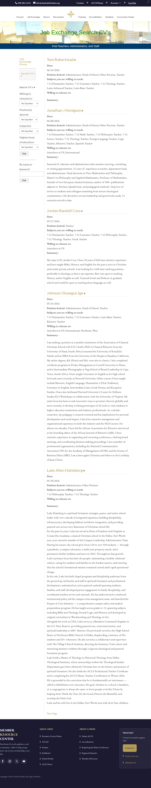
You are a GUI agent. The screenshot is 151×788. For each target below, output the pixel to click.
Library (46, 17)
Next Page (52, 713)
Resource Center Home (51, 736)
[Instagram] (9, 761)
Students (109, 17)
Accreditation (95, 17)
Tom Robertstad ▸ (61, 59)
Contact (80, 3)
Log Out (132, 3)
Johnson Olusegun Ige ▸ (66, 293)
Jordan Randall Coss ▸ (65, 210)
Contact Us (129, 748)
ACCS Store (46, 764)
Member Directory (89, 758)
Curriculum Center (125, 17)
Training (82, 17)
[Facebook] (2, 761)
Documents (58, 17)
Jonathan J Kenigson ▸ (65, 110)
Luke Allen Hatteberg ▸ (66, 470)
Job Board (45, 753)
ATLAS (45, 741)
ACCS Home (97, 3)
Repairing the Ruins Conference (95, 747)
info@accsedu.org (131, 756)
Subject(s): (25, 126)
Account (114, 3)
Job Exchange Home (25, 61)
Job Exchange (33, 17)
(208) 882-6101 (130, 762)
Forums (20, 17)
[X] (16, 761)
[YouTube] (24, 761)
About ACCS (87, 736)
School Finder (47, 758)
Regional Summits (89, 753)
